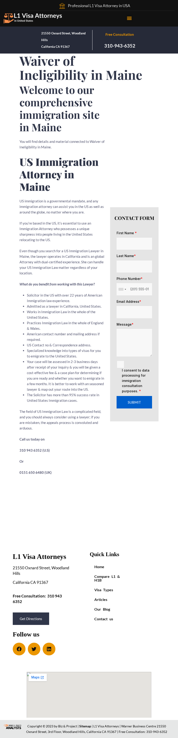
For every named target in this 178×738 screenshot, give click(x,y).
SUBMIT (134, 402)
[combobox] (122, 289)
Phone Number (130, 279)
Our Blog (102, 609)
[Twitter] (34, 649)
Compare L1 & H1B (107, 578)
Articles (100, 599)
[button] (129, 18)
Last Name (126, 256)
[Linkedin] (49, 649)
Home (99, 566)
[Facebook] (19, 649)
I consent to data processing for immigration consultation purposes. (135, 380)
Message (125, 324)
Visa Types (103, 590)
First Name (127, 233)
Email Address (129, 301)
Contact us (103, 619)
